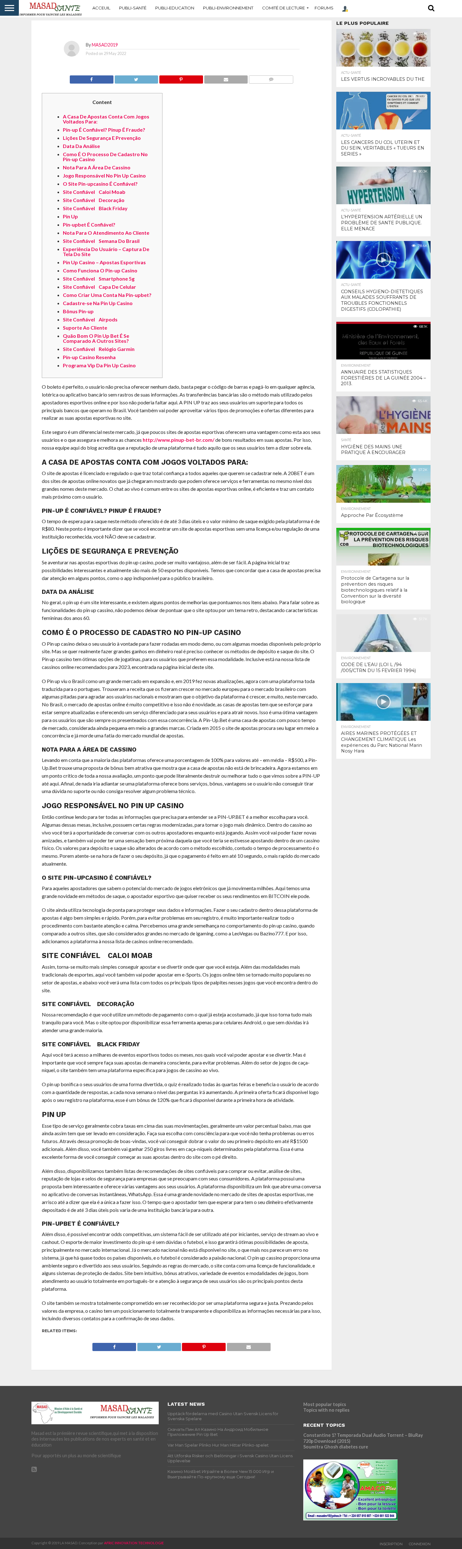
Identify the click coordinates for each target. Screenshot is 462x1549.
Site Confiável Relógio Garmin (99, 349)
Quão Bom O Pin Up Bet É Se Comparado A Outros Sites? (96, 338)
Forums (324, 7)
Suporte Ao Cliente (85, 328)
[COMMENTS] (271, 78)
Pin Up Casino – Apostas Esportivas (104, 262)
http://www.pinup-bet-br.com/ (178, 440)
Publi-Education (174, 7)
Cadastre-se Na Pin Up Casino (98, 303)
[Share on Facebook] (91, 78)
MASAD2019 (105, 44)
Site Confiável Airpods (90, 319)
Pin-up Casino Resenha (89, 357)
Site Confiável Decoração (93, 200)
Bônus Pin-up (78, 311)
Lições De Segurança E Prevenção (102, 138)
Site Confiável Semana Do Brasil (101, 241)
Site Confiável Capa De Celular (99, 287)
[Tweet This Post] (136, 78)
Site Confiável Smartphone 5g (99, 279)
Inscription (391, 1544)
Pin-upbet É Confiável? (89, 224)
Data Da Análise (81, 146)
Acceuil (101, 7)
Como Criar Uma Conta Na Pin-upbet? (107, 295)
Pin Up (70, 216)
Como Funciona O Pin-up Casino (100, 270)
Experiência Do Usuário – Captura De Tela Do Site (106, 251)
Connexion (420, 1544)
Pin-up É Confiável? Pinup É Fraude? (104, 130)
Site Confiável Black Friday (95, 208)
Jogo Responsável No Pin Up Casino (104, 175)
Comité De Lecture (283, 7)
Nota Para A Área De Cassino (96, 167)
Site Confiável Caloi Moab (94, 192)
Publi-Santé (132, 7)
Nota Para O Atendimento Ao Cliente (106, 233)
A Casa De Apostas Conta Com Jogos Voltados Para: (106, 118)
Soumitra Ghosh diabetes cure (335, 1446)
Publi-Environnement (228, 7)
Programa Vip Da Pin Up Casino (99, 365)
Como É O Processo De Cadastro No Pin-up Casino (105, 156)
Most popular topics (324, 1404)
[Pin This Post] (181, 78)
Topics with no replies (326, 1410)
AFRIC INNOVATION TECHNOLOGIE (134, 1543)
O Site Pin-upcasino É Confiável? (100, 184)
